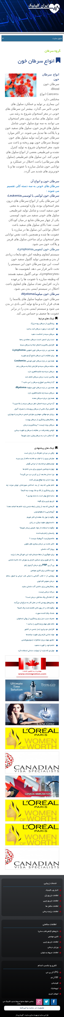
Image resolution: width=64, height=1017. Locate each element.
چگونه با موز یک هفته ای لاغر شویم (40, 517)
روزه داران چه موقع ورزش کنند (41, 480)
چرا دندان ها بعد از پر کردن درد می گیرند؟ (37, 474)
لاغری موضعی (53, 937)
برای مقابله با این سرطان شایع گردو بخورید (37, 356)
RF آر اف (54, 978)
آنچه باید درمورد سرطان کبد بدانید (40, 329)
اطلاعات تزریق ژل (51, 895)
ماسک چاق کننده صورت (45, 613)
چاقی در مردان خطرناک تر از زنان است (39, 453)
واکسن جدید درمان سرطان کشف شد (39, 377)
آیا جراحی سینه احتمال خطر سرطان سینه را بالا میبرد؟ (33, 404)
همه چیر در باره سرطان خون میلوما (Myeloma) (34, 388)
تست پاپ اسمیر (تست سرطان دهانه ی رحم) (36, 339)
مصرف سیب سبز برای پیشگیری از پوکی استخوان (35, 619)
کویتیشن (54, 983)
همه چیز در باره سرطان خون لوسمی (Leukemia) (34, 361)
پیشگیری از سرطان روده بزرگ (42, 323)
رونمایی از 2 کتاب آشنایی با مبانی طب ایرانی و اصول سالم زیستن (30, 576)
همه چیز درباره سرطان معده (43, 398)
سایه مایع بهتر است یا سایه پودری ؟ (40, 496)
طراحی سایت (43, 1015)
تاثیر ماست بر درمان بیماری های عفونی (39, 544)
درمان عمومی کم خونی (45, 581)
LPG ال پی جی (52, 972)
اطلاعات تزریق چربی (50, 901)
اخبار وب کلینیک (52, 890)
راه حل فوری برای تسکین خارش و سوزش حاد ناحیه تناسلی (31, 560)
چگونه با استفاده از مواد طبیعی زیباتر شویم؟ (37, 528)
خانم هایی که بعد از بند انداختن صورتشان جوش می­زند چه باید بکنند (30, 485)
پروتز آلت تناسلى (47, 549)
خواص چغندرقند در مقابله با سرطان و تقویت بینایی (34, 430)
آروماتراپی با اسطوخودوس (44, 512)
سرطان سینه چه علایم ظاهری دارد (41, 372)
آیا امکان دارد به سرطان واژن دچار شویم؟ (37, 436)
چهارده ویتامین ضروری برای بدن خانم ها (38, 469)
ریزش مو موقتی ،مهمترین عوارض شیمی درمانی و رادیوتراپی (31, 414)
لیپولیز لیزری (53, 994)
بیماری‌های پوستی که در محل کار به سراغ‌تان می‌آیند (34, 603)
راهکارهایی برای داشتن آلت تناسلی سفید (38, 586)
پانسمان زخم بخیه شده (45, 533)
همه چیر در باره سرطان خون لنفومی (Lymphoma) (33, 350)
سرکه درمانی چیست (46, 592)
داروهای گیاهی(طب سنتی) (48, 931)
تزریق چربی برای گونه (46, 501)
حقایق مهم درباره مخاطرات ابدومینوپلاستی (38, 640)
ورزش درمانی (53, 947)
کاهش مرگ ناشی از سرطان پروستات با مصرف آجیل (34, 409)
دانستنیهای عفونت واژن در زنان (42, 522)
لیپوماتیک (54, 988)
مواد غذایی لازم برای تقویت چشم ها (40, 635)
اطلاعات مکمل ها (52, 906)
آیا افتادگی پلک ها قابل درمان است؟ (40, 597)
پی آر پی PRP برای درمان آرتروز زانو (39, 565)
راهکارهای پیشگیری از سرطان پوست (39, 420)
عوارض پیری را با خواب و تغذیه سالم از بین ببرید (35, 458)
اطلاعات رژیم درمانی (50, 911)
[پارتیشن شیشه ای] (32, 714)
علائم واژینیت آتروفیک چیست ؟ (41, 538)
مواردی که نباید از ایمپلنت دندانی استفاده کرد (36, 651)
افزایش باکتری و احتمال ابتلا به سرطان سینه (37, 345)
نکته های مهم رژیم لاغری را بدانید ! (40, 624)
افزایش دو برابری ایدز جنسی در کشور (39, 629)
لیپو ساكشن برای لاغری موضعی (42, 570)
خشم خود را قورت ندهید (44, 645)
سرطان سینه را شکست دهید (42, 334)
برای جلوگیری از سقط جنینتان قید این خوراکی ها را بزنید (32, 554)
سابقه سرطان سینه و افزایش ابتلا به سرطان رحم (35, 366)
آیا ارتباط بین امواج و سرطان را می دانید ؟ (38, 382)
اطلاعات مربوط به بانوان (49, 953)
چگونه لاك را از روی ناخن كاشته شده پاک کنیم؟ (35, 608)
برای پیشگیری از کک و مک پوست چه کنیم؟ (37, 490)
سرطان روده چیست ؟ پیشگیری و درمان (38, 425)
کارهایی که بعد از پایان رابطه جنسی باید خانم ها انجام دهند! (30, 506)
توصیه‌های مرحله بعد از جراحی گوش (40, 464)
